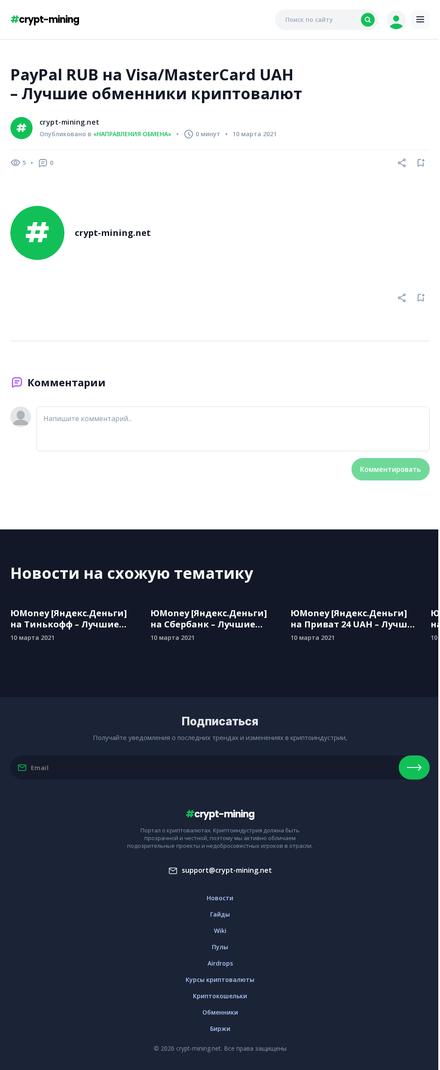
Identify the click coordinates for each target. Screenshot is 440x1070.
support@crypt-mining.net (227, 870)
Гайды (220, 914)
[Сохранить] (421, 162)
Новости (220, 898)
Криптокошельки (220, 996)
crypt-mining (44, 19)
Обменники (220, 1012)
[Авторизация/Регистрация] (396, 19)
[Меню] (420, 19)
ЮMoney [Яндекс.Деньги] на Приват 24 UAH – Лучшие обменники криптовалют (354, 619)
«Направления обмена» (132, 134)
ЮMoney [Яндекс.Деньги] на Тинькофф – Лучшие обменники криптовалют (70, 619)
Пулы (220, 947)
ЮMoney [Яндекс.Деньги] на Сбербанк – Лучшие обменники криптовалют (211, 619)
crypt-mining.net (70, 122)
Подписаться (414, 767)
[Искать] (368, 20)
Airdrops (220, 963)
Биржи (220, 1028)
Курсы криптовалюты (220, 979)
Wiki (220, 930)
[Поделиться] (402, 162)
